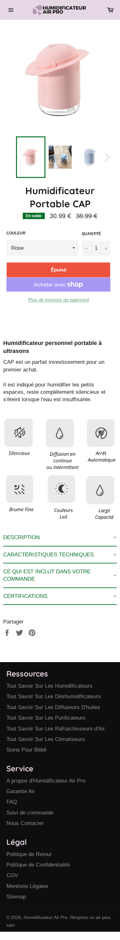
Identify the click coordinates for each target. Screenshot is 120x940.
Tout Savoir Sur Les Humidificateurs (49, 686)
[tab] (60, 537)
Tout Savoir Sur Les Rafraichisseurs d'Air (55, 729)
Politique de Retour (29, 854)
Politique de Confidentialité (38, 865)
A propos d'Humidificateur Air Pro (45, 781)
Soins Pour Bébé (26, 750)
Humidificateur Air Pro (46, 917)
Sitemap (16, 897)
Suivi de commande (29, 813)
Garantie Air (20, 791)
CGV (12, 875)
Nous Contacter (25, 823)
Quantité (91, 234)
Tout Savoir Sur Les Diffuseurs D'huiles (53, 707)
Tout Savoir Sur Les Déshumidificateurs (53, 696)
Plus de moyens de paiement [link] (58, 299)
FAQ (11, 802)
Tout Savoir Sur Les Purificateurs (45, 718)
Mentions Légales (27, 886)
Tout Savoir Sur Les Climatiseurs (45, 739)
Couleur (16, 233)
